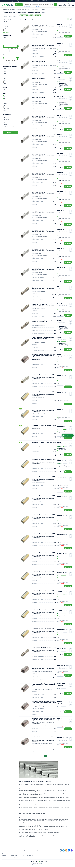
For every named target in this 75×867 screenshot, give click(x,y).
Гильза (5, 122)
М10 (5, 76)
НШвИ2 (5, 24)
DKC (5, 105)
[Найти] (55, 4)
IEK (5, 101)
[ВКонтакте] (61, 850)
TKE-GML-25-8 (38, 120)
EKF (5, 100)
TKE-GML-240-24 (38, 272)
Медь (5, 37)
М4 (5, 70)
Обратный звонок (69, 1)
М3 (5, 68)
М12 (5, 78)
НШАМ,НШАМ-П (7, 19)
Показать (10, 132)
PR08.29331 (37, 706)
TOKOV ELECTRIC (7, 95)
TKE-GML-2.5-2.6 (38, 29)
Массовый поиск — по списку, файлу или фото (32, 6)
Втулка (5, 124)
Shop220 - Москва (6, 9)
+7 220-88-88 (54, 1)
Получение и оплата (19, 1)
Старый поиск (31, 1)
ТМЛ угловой (6, 26)
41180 (36, 634)
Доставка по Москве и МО (27, 853)
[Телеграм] (63, 850)
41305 (36, 520)
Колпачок (6, 127)
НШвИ (5, 23)
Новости (37, 851)
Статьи (37, 853)
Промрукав (6, 108)
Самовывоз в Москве (27, 851)
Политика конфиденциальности (32, 864)
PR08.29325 (37, 360)
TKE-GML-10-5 (38, 82)
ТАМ (5, 28)
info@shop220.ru (62, 1)
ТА (4, 29)
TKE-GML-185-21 (38, 253)
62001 (36, 380)
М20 (5, 83)
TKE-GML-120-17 (38, 215)
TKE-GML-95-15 (38, 196)
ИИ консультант (68, 435)
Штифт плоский (7, 119)
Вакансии (4, 857)
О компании (4, 851)
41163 (36, 397)
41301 (41, 429)
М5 (5, 71)
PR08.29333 (37, 743)
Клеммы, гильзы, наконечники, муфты (38, 9)
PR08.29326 (37, 689)
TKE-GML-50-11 (38, 158)
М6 (5, 73)
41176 (36, 558)
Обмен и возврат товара (15, 857)
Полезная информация (15, 853)
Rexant (5, 103)
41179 (36, 615)
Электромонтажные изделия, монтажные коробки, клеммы (20, 9)
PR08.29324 (37, 671)
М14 (5, 80)
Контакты (27, 1)
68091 (36, 308)
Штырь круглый (7, 121)
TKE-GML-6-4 (37, 65)
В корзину (69, 36)
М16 (5, 81)
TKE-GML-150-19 (38, 234)
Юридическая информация (43, 864)
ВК (4, 96)
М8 (5, 75)
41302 (41, 447)
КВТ (5, 98)
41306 (36, 539)
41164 (41, 413)
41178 (36, 596)
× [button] (32, 15)
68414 (36, 342)
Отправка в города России (28, 855)
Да (4, 89)
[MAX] (72, 850)
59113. (36, 653)
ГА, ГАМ (5, 21)
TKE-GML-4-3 (37, 48)
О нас (12, 1)
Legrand (6, 106)
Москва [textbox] (4, 1)
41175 (36, 501)
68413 (36, 325)
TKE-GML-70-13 (38, 177)
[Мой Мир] (69, 850)
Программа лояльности (15, 851)
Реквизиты (4, 853)
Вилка (5, 117)
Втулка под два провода (9, 126)
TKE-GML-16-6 (38, 101)
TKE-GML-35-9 (38, 139)
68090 (36, 291)
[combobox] (6, 1)
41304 (36, 482)
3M (5, 110)
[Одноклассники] (66, 850)
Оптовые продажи (14, 855)
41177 (36, 577)
